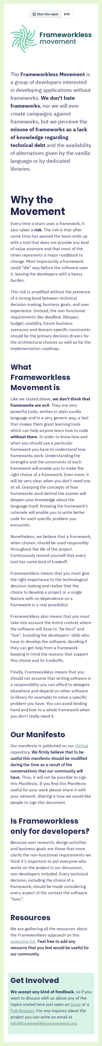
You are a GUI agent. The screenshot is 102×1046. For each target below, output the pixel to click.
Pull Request (22, 1010)
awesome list (23, 941)
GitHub (81, 745)
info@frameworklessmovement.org (43, 1023)
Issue (75, 1004)
